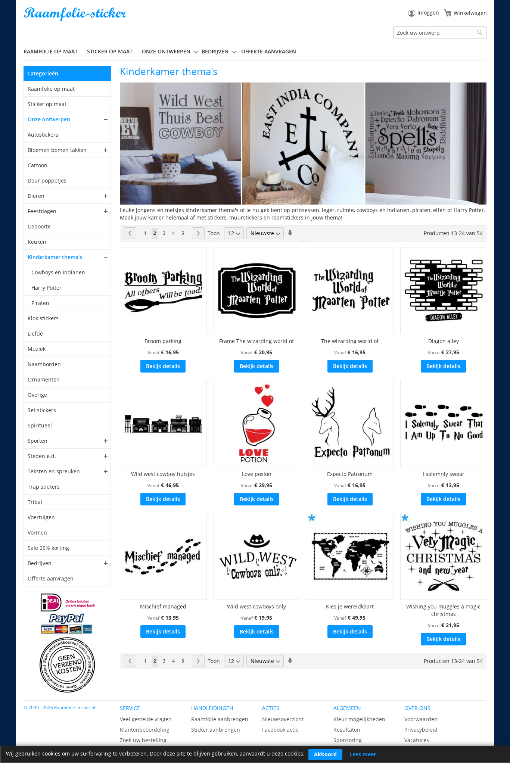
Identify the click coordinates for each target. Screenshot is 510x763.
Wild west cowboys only (256, 606)
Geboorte (39, 226)
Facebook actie (280, 729)
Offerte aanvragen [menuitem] (268, 51)
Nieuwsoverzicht (283, 719)
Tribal (35, 501)
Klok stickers (43, 318)
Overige (37, 394)
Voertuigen (41, 517)
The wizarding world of (350, 341)
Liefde (35, 333)
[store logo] (76, 14)
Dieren (36, 195)
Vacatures (416, 740)
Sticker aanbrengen (215, 729)
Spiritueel (40, 425)
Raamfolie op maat (51, 88)
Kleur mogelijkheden (359, 719)
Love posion (256, 473)
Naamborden (44, 364)
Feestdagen (42, 211)
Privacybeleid (421, 729)
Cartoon (37, 165)
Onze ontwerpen (49, 119)
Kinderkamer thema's (55, 257)
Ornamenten (44, 379)
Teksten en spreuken (54, 471)
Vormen (37, 532)
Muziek (37, 348)
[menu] (255, 51)
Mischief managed (163, 606)
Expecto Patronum (350, 473)
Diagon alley (443, 341)
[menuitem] (53, 51)
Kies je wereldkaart (350, 606)
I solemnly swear (443, 473)
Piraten (40, 302)
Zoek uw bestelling (143, 740)
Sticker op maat (47, 104)
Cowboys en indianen (58, 272)
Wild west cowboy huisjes (163, 473)
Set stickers (42, 410)
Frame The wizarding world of (256, 341)
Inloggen (428, 12)
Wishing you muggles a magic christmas (443, 610)
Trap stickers (44, 486)
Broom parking (162, 341)
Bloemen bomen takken (57, 149)
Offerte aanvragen (51, 578)
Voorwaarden (421, 719)
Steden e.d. (42, 456)
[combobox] (439, 32)
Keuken (37, 241)
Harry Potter (46, 287)
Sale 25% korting (48, 547)
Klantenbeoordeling (145, 729)
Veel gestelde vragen (146, 719)
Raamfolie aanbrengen (219, 719)
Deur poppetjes (47, 180)
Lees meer (362, 754)
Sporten (37, 440)
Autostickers (43, 134)
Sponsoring (347, 740)
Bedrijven (40, 563)
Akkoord (325, 754)
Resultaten (346, 729)
